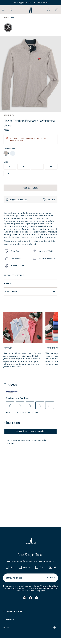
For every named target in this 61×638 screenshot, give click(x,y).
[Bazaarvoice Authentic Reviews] (12, 392)
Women (26, 567)
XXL (10, 173)
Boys (42, 567)
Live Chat (51, 199)
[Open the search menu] (11, 10)
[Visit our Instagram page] (24, 597)
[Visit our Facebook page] (30, 597)
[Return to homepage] (30, 10)
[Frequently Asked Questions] (30, 2)
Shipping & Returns (18, 199)
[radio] (6, 153)
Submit (51, 578)
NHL (13, 18)
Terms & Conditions (49, 586)
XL (51, 166)
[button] (10, 405)
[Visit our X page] (36, 597)
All (54, 567)
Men (12, 567)
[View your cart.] (55, 10)
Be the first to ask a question (30, 431)
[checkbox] (7, 567)
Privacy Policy (11, 588)
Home (6, 18)
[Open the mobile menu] (4, 10)
